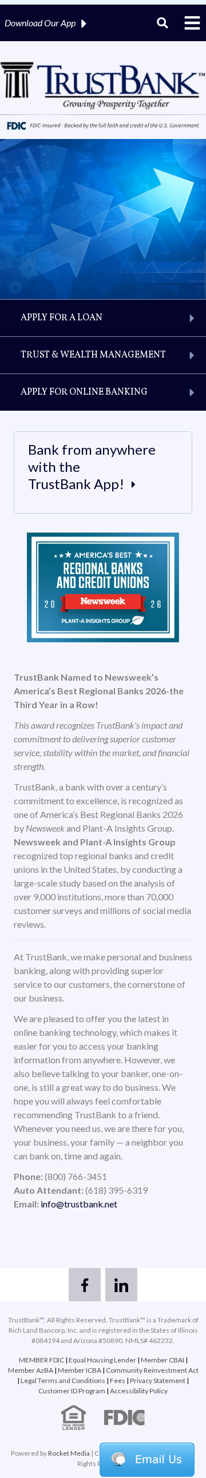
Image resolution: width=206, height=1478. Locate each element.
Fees (117, 1380)
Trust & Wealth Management (93, 355)
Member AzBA (31, 1370)
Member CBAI (162, 1360)
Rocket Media (69, 1453)
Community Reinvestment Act (152, 1370)
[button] (147, 1460)
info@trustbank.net (79, 1203)
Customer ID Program (71, 1390)
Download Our (40, 22)
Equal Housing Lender (102, 1360)
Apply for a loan (61, 318)
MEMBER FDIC (41, 1360)
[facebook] (85, 1284)
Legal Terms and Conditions (63, 1380)
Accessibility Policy (139, 1390)
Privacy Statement (157, 1380)
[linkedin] (121, 1284)
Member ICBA (79, 1370)
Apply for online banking (84, 392)
